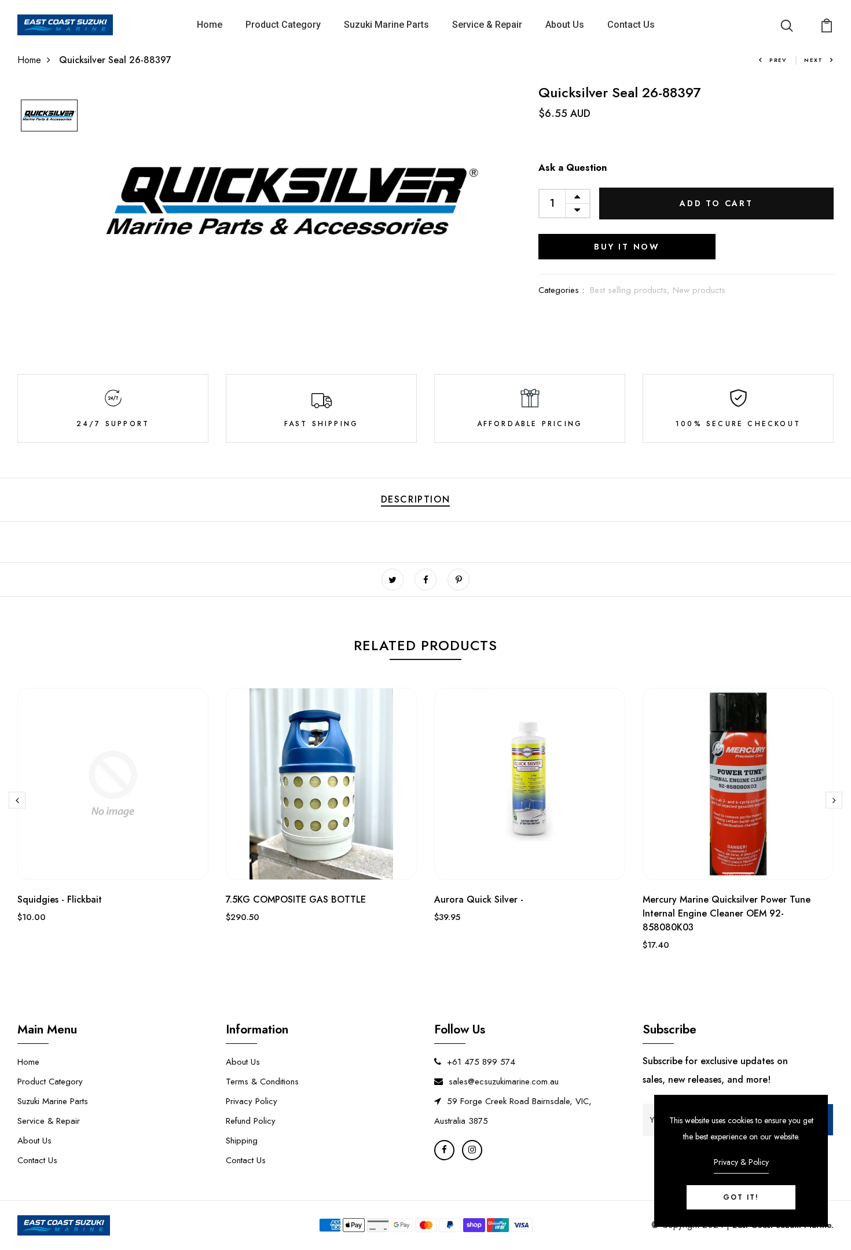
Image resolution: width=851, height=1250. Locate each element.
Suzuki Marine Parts (386, 24)
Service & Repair (487, 24)
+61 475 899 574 (481, 1061)
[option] (49, 116)
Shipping (242, 1140)
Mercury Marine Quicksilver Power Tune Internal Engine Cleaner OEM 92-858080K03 (726, 913)
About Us (564, 24)
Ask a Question (572, 167)
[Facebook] (444, 1150)
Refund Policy (251, 1121)
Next (813, 60)
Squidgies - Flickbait (59, 899)
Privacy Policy (251, 1101)
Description (415, 499)
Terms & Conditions (262, 1081)
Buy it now (627, 246)
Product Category (283, 24)
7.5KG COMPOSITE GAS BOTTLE (296, 899)
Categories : (561, 290)
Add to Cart (716, 203)
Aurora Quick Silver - (478, 899)
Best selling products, (631, 290)
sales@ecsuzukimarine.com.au (504, 1081)
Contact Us (631, 24)
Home (209, 24)
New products (699, 290)
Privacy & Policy (741, 1162)
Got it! (741, 1197)
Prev (778, 60)
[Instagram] (472, 1150)
